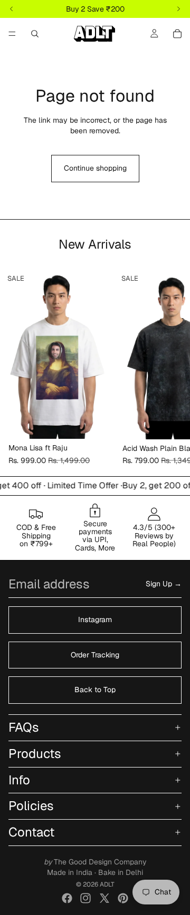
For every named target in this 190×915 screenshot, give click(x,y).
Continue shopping (95, 168)
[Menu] (12, 34)
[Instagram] (85, 898)
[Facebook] (67, 898)
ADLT (107, 884)
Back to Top (95, 690)
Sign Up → (164, 584)
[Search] (34, 33)
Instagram (95, 619)
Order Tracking (95, 655)
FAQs (23, 727)
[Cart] (177, 33)
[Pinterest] (123, 898)
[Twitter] (104, 898)
